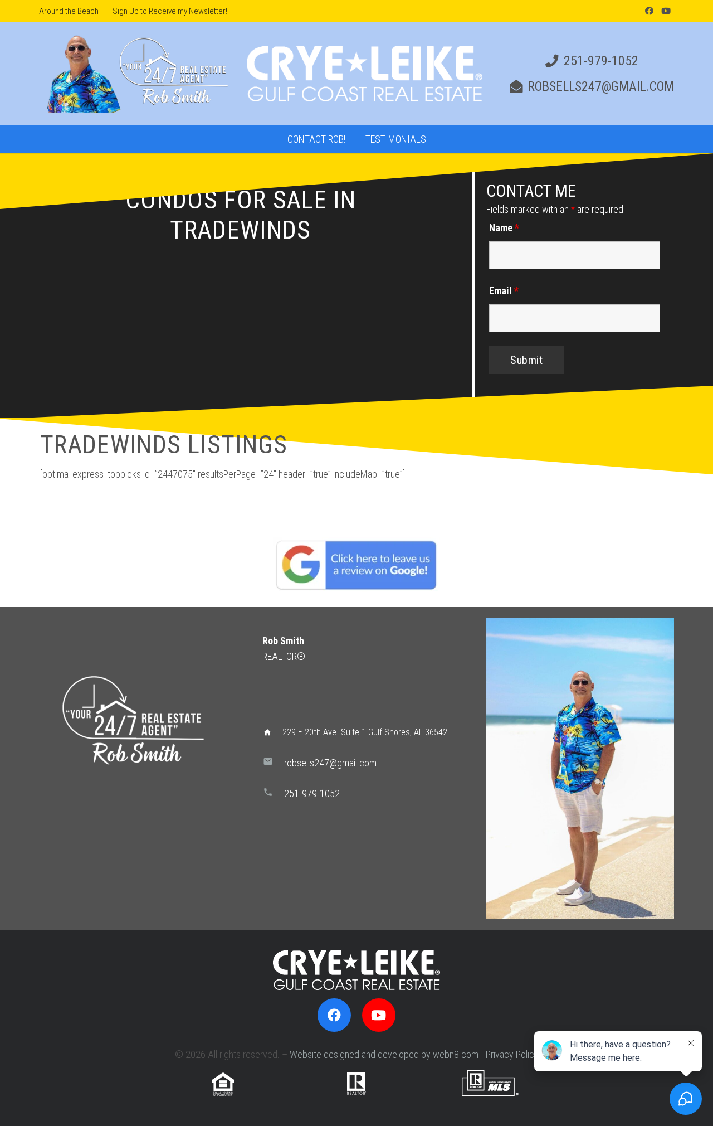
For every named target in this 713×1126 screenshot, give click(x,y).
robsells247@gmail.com (330, 763)
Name (504, 228)
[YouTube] (665, 11)
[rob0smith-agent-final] (136, 74)
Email (504, 291)
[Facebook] (649, 11)
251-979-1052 (312, 793)
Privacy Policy (512, 1054)
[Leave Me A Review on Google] (356, 564)
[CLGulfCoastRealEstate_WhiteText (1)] (364, 74)
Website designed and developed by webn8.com (384, 1054)
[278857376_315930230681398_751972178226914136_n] (580, 768)
